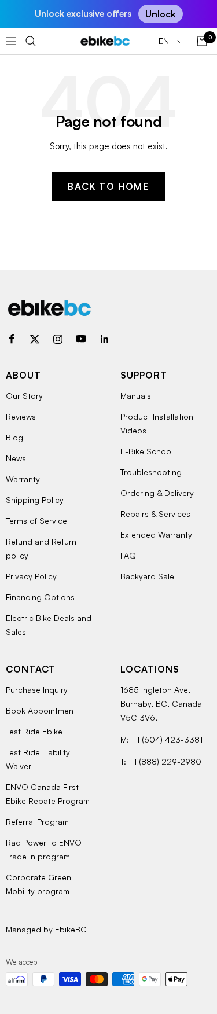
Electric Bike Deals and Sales (48, 625)
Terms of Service (36, 521)
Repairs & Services (155, 514)
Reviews (21, 416)
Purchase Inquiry (37, 690)
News (16, 458)
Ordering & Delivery (157, 493)
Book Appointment (41, 710)
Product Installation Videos (156, 423)
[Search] (30, 41)
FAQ (128, 555)
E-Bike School (146, 451)
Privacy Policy (31, 576)
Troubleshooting (151, 472)
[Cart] (202, 41)
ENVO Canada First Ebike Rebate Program (48, 794)
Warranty (23, 479)
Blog (14, 437)
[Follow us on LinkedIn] (104, 339)
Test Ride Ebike (34, 731)
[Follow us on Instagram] (58, 339)
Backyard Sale (147, 576)
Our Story (24, 396)
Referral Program (37, 821)
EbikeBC (71, 929)
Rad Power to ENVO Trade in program (44, 849)
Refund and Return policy (41, 548)
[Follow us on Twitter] (35, 339)
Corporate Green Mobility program (38, 884)
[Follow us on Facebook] (11, 339)
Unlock (160, 14)
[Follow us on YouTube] (81, 339)
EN (165, 41)
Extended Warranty (156, 534)
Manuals (135, 396)
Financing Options (40, 597)
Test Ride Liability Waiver (38, 759)
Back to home (108, 186)
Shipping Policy (35, 500)
